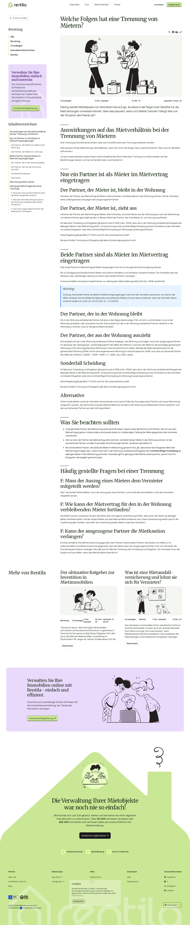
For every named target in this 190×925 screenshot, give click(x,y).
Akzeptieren (78, 901)
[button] (172, 905)
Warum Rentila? (101, 4)
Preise (117, 4)
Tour (87, 4)
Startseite (74, 4)
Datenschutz (77, 895)
